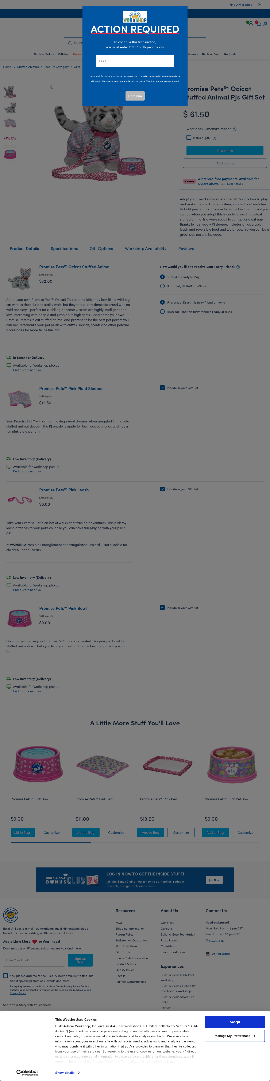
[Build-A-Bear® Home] (135, 16)
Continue (135, 96)
